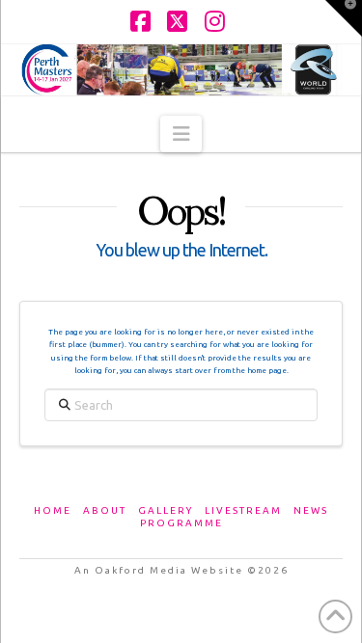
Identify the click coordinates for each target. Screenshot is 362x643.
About (104, 510)
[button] (181, 134)
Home (52, 510)
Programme (181, 523)
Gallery (165, 510)
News (310, 510)
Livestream (243, 510)
